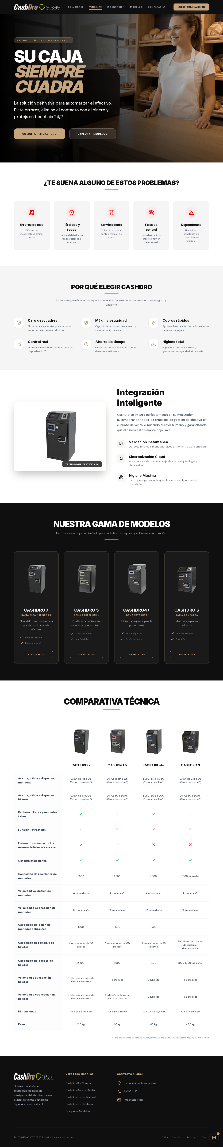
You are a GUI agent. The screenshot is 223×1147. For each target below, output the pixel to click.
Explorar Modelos (92, 133)
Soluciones (76, 7)
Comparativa (157, 7)
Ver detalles (36, 654)
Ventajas (95, 7)
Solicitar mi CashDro (191, 7)
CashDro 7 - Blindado (79, 1104)
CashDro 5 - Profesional (81, 1097)
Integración (116, 7)
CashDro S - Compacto (80, 1083)
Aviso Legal (191, 1137)
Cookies (205, 1137)
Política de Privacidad (171, 1137)
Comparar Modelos (78, 1111)
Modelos (136, 7)
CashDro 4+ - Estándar (80, 1090)
